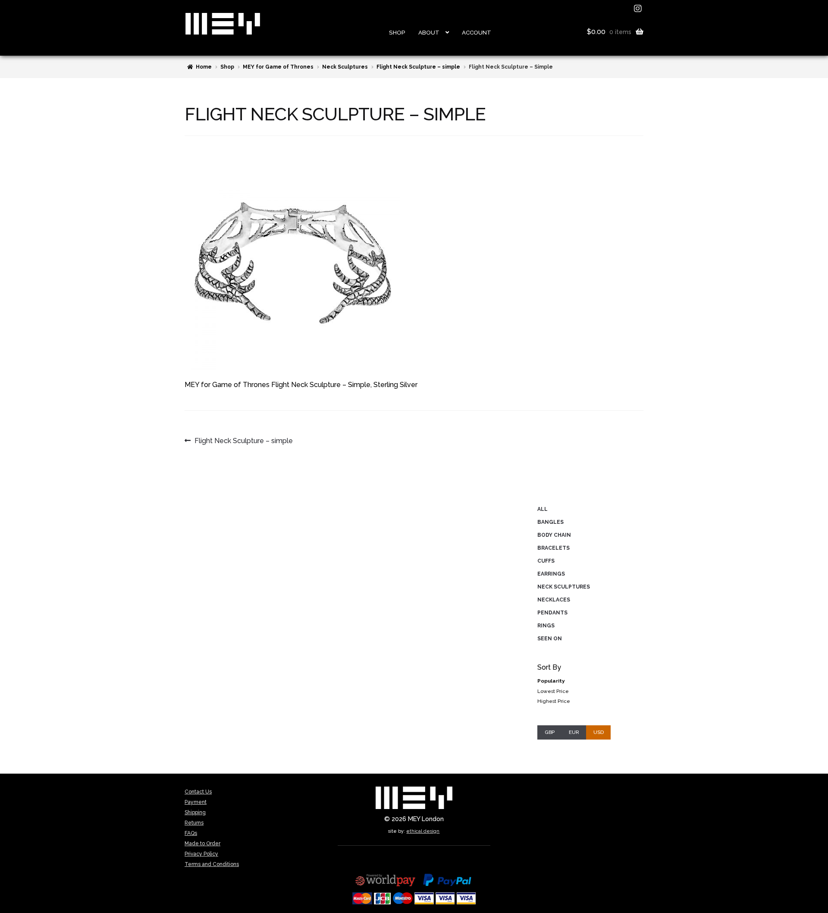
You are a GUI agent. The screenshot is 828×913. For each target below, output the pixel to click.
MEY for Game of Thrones (278, 67)
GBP (550, 732)
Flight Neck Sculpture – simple (418, 67)
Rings (546, 626)
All (542, 509)
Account (476, 32)
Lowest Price (553, 691)
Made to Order (202, 844)
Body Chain (554, 535)
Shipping (195, 812)
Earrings (551, 574)
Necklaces (553, 600)
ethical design (422, 831)
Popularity (551, 681)
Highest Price (553, 701)
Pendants (552, 613)
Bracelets (553, 548)
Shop (397, 32)
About (428, 32)
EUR (574, 732)
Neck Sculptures (345, 67)
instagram (638, 8)
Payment (196, 802)
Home (204, 67)
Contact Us (198, 792)
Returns (194, 823)
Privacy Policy (201, 854)
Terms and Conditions (212, 864)
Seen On (549, 639)
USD (598, 732)
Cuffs (546, 561)
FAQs (191, 833)
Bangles (550, 522)
